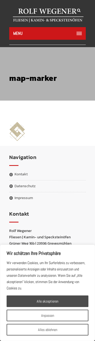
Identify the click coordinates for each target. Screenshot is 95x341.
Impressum (24, 198)
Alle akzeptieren (47, 301)
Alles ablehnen (47, 329)
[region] (47, 293)
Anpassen (47, 315)
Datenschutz (25, 186)
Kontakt (21, 174)
